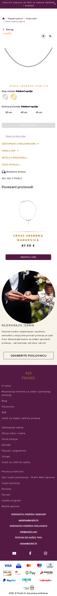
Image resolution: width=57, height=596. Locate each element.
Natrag (9, 29)
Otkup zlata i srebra (13, 433)
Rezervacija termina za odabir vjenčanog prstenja (26, 393)
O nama (6, 385)
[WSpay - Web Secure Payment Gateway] (28, 587)
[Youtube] (14, 553)
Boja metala (17, 91)
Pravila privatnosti (13, 471)
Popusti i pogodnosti (14, 450)
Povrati (6, 494)
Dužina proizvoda (20, 106)
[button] (14, 135)
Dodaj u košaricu (28, 125)
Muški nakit (31, 18)
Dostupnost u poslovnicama (19, 143)
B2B (4, 412)
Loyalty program (11, 500)
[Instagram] (45, 553)
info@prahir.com (28, 531)
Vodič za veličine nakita (16, 462)
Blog (4, 400)
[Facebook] (30, 553)
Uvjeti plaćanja (11, 483)
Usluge (6, 456)
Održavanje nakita (12, 427)
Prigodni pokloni (15, 18)
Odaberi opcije (28, 257)
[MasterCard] (29, 565)
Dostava (6, 489)
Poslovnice (8, 406)
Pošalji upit (9, 150)
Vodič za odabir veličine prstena (21, 418)
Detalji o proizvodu (13, 157)
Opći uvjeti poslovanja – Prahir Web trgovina (28, 477)
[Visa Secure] (18, 565)
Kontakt (6, 445)
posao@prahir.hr (28, 543)
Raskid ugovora (10, 506)
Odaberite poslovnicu (28, 355)
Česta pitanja (10, 164)
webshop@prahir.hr (29, 520)
